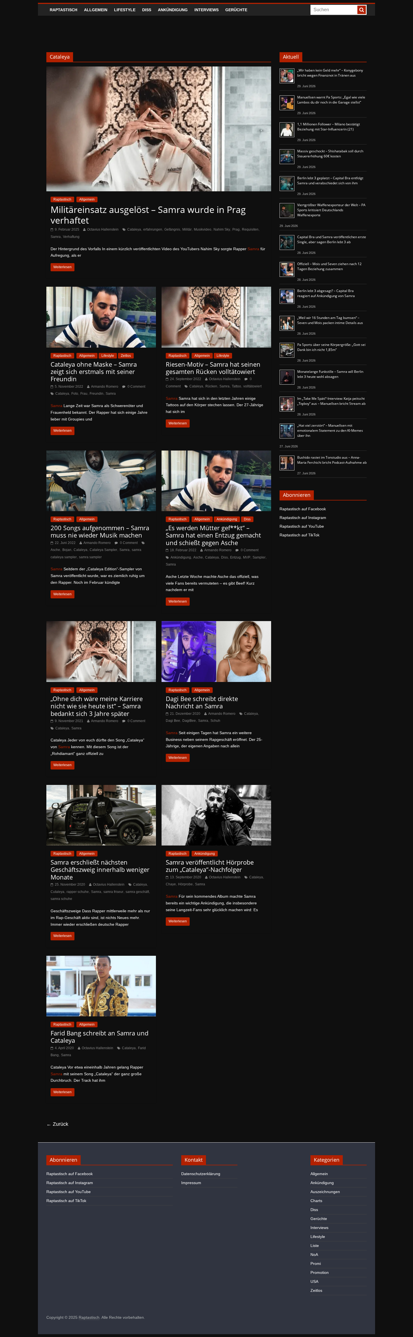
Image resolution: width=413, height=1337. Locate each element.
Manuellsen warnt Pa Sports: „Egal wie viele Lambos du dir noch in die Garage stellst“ (331, 100)
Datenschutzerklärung (200, 1173)
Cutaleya (57, 892)
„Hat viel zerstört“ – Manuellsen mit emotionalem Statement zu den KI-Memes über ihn (330, 430)
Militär (187, 229)
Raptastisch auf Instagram (303, 517)
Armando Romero (104, 387)
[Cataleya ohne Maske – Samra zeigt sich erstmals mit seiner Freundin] (101, 290)
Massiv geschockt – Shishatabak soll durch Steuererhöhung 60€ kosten (330, 153)
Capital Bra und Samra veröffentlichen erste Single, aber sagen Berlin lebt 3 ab (331, 239)
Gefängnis (172, 229)
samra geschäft (137, 892)
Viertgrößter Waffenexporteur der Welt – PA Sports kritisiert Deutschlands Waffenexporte (331, 210)
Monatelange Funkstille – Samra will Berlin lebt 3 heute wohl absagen (330, 374)
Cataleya (134, 229)
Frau (83, 394)
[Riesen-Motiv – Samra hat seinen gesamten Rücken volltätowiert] (216, 290)
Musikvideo (202, 229)
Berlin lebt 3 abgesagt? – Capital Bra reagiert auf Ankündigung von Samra (326, 293)
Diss (146, 10)
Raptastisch (63, 10)
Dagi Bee (173, 721)
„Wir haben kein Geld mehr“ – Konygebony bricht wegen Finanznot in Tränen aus (330, 73)
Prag (236, 229)
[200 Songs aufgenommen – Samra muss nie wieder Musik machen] (101, 454)
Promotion (319, 1272)
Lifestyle (124, 10)
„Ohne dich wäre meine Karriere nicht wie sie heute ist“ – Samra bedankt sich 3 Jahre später (97, 706)
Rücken (211, 386)
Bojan (66, 550)
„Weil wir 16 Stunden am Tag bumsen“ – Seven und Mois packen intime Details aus (330, 320)
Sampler (259, 557)
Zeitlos (126, 356)
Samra (56, 237)
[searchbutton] (361, 10)
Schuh (215, 721)
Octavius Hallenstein (103, 229)
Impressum (191, 1182)
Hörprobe (185, 884)
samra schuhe (61, 899)
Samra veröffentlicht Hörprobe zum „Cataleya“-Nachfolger (210, 866)
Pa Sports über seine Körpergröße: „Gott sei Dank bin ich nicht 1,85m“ (331, 347)
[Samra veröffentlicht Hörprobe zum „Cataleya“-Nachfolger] (216, 788)
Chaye (171, 884)
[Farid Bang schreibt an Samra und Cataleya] (101, 959)
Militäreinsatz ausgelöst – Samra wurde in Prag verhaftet (148, 214)
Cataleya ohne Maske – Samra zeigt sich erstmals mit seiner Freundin (94, 371)
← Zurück (57, 1124)
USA (314, 1281)
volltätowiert (252, 386)
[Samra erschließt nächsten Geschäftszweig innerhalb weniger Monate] (101, 788)
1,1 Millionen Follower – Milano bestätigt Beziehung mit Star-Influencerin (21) (328, 127)
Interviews (206, 10)
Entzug (235, 557)
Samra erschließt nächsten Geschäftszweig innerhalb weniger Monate (100, 869)
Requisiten (250, 229)
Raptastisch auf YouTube (302, 526)
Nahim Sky (222, 229)
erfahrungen (152, 229)
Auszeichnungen (325, 1191)
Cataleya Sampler (103, 550)
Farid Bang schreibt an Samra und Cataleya (99, 1036)
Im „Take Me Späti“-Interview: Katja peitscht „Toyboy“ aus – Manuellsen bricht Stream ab (331, 401)
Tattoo (236, 386)
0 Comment (136, 387)
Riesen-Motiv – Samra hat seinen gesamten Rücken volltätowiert (213, 368)
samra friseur (113, 892)
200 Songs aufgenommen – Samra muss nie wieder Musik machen (100, 531)
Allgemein (95, 10)
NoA (314, 1254)
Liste (314, 1245)
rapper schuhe (78, 892)
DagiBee (189, 721)
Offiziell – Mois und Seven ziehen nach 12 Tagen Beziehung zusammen (329, 266)
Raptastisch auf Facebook (303, 509)
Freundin (96, 394)
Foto (74, 394)
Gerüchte (236, 10)
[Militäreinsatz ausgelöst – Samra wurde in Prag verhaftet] (158, 70)
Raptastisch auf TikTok (299, 535)
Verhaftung (71, 237)
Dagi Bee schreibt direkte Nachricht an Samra (202, 702)
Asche (55, 550)
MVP (246, 557)
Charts (316, 1200)
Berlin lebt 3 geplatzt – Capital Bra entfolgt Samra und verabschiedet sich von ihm (330, 180)
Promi (315, 1263)
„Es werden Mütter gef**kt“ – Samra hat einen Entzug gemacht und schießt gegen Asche (213, 535)
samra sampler (90, 557)
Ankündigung (173, 10)
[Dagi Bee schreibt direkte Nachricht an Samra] (216, 624)
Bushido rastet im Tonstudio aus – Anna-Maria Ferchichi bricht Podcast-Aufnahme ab (332, 460)
